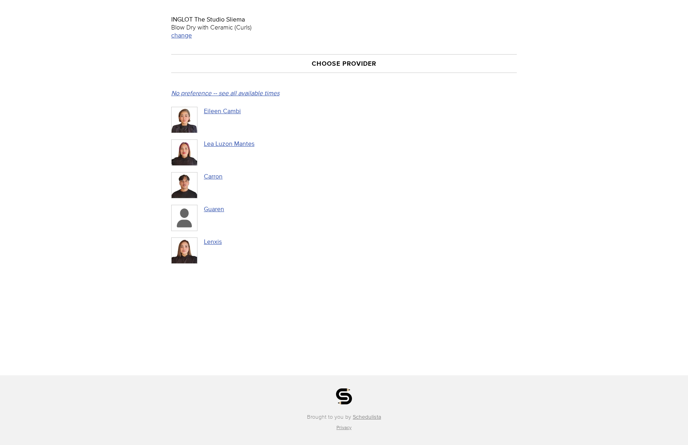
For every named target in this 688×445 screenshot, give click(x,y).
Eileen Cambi (222, 110)
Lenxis (213, 241)
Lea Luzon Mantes (229, 143)
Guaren (214, 208)
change (181, 35)
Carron (213, 176)
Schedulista (367, 417)
